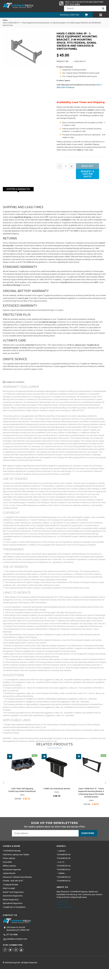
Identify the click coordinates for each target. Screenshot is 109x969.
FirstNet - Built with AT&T (13, 881)
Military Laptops (9, 866)
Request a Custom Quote (87, 174)
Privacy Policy (62, 901)
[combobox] (82, 8)
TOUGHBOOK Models (12, 851)
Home (5, 20)
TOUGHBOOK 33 (63, 869)
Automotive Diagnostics (13, 896)
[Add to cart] (9, 756)
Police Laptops (9, 858)
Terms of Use (62, 904)
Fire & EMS (7, 862)
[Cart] (85, 15)
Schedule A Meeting (69, 15)
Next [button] (105, 783)
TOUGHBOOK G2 (64, 866)
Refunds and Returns (65, 907)
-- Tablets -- (61, 873)
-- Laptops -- (62, 851)
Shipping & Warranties (18, 189)
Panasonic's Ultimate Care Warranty (17, 877)
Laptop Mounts (9, 873)
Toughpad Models (10, 884)
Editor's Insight (9, 888)
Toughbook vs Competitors (14, 907)
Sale (34, 755)
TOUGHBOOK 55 (63, 854)
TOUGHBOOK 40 (63, 858)
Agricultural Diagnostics (12, 903)
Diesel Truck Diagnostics (13, 892)
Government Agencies (12, 869)
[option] (20, 779)
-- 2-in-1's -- (61, 862)
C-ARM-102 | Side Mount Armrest (56, 789)
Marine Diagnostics (11, 900)
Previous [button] (3, 783)
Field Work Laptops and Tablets (16, 854)
